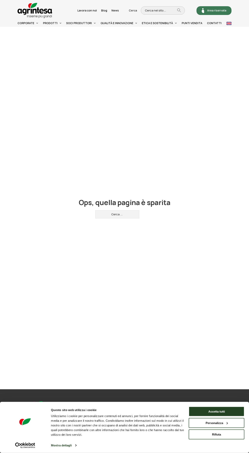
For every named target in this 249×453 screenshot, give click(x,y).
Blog (104, 10)
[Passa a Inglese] (228, 23)
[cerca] (181, 10)
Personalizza (214, 423)
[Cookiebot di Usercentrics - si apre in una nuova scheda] (25, 445)
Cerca (133, 10)
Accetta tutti (216, 411)
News (115, 10)
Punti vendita (192, 23)
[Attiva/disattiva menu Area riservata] (203, 10)
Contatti (214, 23)
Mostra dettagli (61, 445)
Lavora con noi (87, 10)
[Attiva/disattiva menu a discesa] (37, 23)
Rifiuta (216, 434)
